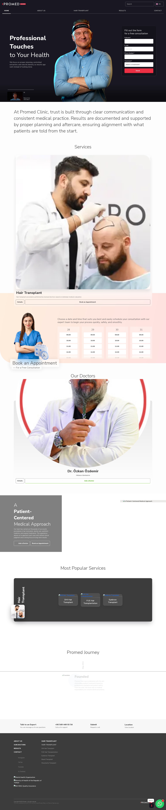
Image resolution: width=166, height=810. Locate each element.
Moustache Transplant (49, 763)
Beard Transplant (47, 759)
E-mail (126, 45)
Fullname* (127, 38)
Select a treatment (133, 64)
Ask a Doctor (89, 481)
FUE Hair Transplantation (50, 752)
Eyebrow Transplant (48, 756)
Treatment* (128, 61)
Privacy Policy (42, 803)
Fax (122, 27)
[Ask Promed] (151, 805)
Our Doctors (20, 745)
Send (138, 71)
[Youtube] (121, 4)
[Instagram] (111, 4)
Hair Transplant (81, 11)
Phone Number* (129, 53)
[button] (54, 341)
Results (122, 11)
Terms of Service (52, 803)
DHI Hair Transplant (48, 748)
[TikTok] (116, 4)
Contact (158, 11)
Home (6, 11)
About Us (41, 11)
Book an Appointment (87, 302)
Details (20, 302)
